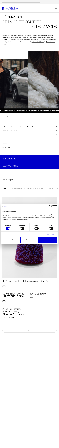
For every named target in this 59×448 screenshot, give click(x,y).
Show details (50, 234)
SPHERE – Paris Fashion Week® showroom (12, 131)
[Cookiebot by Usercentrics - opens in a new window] (50, 206)
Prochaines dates (6, 147)
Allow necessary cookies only (10, 239)
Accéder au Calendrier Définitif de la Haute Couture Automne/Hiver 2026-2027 (20, 135)
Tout (4, 188)
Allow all (48, 240)
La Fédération (16, 188)
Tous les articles (29, 330)
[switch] (22, 228)
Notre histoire (9, 159)
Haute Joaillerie (5, 143)
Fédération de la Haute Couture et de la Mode (17, 35)
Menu (55, 8)
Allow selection (29, 240)
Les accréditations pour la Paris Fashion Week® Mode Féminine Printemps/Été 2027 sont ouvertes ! (21, 2)
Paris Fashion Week (35, 188)
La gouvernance (10, 166)
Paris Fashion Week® (37, 42)
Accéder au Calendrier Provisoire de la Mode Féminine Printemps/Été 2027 (19, 127)
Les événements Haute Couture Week (11, 139)
